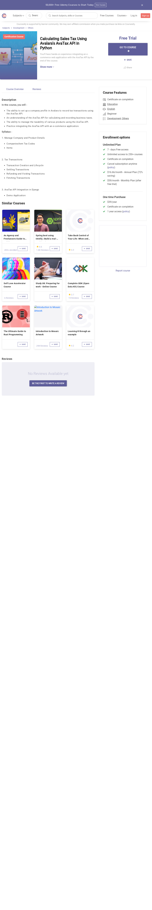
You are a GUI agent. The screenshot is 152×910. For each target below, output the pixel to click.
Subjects (6, 28)
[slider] (37, 247)
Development (18, 28)
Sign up (145, 15)
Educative (112, 104)
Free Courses (107, 15)
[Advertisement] (124, 245)
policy (111, 167)
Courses (122, 15)
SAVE (129, 60)
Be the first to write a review (48, 383)
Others (30, 28)
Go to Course (128, 47)
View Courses (101, 5)
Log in (134, 15)
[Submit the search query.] (29, 15)
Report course (123, 270)
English (111, 109)
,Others (125, 118)
